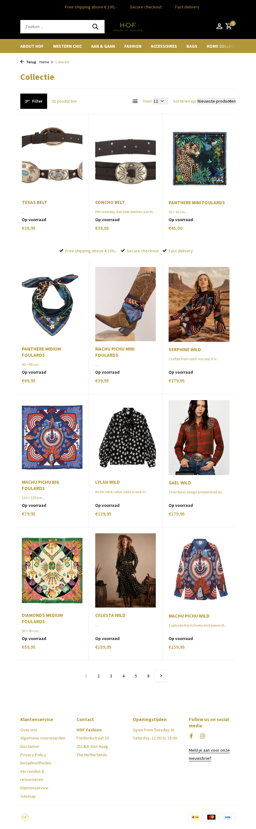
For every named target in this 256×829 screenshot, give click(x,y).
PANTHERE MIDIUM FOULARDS (41, 352)
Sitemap (28, 796)
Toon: (148, 101)
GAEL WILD (180, 483)
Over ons (28, 730)
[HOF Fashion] (128, 26)
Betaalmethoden (36, 763)
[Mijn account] (219, 26)
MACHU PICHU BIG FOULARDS (40, 485)
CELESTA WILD (110, 615)
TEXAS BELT (34, 202)
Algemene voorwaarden (42, 738)
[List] (135, 101)
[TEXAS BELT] (52, 157)
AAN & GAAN (103, 46)
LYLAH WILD (107, 482)
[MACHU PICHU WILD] (199, 570)
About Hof (32, 46)
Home (44, 62)
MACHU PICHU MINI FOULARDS (115, 352)
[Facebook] (191, 736)
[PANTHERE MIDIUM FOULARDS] (52, 304)
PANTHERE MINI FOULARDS (197, 203)
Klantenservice (34, 788)
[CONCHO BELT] (125, 157)
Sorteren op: (185, 101)
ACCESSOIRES (164, 46)
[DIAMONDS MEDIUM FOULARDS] (52, 570)
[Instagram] (202, 736)
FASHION (132, 46)
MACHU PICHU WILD (189, 616)
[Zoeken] (95, 26)
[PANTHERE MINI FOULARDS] (199, 157)
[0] (228, 27)
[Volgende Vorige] (161, 676)
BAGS (191, 46)
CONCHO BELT (110, 202)
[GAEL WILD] (199, 437)
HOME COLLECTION (225, 46)
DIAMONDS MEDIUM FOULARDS (42, 618)
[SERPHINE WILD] (199, 304)
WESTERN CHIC (67, 46)
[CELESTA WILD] (125, 570)
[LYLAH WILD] (125, 437)
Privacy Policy (33, 755)
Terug (31, 62)
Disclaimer (30, 746)
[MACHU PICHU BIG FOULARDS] (52, 437)
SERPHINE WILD (185, 349)
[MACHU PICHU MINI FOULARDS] (125, 304)
